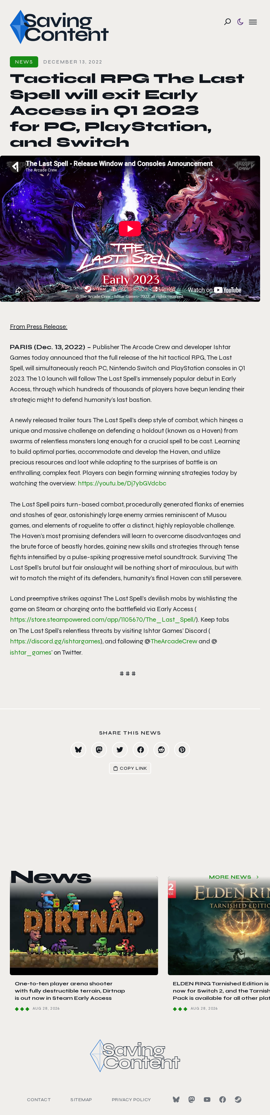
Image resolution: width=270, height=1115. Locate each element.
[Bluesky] (176, 1099)
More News (230, 877)
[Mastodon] (191, 1099)
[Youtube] (207, 1099)
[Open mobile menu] (253, 21)
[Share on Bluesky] (78, 750)
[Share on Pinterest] (182, 750)
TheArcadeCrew (173, 641)
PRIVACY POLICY (131, 1099)
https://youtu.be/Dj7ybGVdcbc (122, 483)
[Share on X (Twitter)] (120, 750)
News (24, 62)
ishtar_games (30, 652)
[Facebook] (222, 1099)
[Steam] (238, 1099)
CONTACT (39, 1099)
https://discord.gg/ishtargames (55, 641)
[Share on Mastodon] (99, 750)
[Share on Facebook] (140, 750)
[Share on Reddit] (161, 750)
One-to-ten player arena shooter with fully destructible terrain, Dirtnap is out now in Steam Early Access (70, 990)
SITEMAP (81, 1099)
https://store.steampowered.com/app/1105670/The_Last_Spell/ (103, 619)
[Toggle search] (227, 22)
